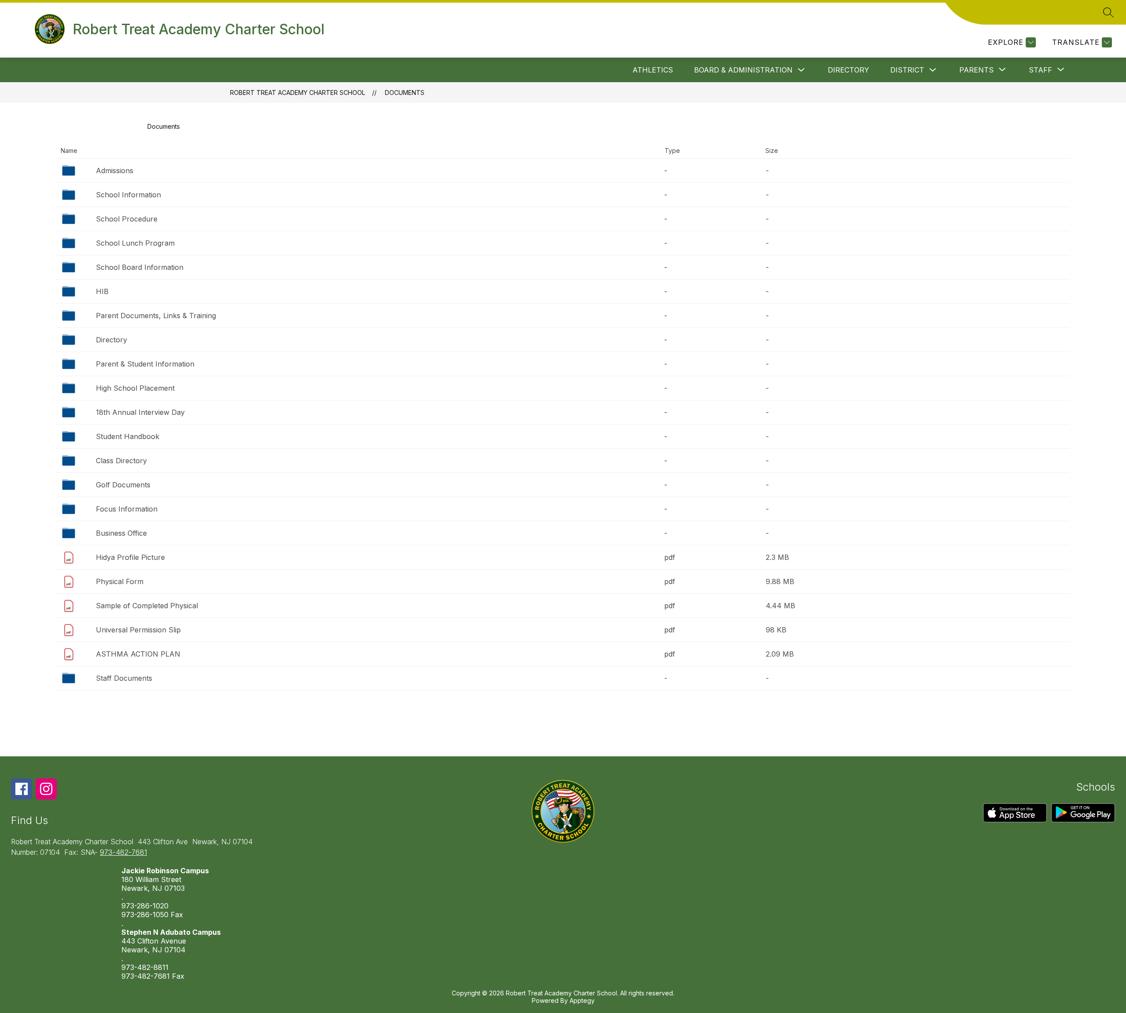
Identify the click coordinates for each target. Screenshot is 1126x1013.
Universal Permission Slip (138, 629)
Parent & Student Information (145, 363)
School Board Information (139, 267)
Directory (848, 69)
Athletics (652, 69)
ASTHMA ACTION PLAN (138, 654)
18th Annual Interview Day (140, 412)
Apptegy (582, 1000)
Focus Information (126, 509)
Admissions (114, 170)
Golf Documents (123, 484)
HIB (102, 291)
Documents (404, 92)
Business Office (121, 533)
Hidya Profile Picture (130, 557)
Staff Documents (124, 678)
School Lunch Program (135, 243)
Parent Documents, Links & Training (156, 315)
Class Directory (121, 460)
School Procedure (126, 218)
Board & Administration (743, 69)
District (907, 69)
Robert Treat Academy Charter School (297, 92)
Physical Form (119, 581)
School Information (128, 194)
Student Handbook (127, 436)
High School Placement (135, 388)
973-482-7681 (123, 852)
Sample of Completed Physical (147, 605)
